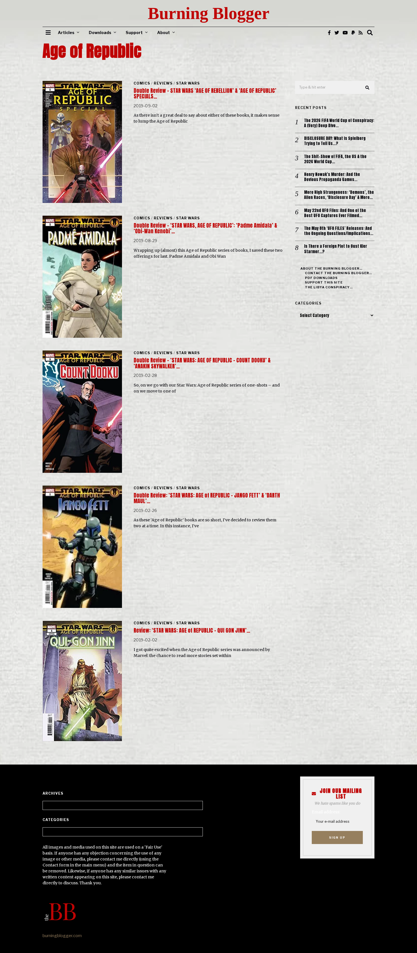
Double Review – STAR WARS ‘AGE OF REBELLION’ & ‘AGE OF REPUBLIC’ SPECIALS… (205, 93)
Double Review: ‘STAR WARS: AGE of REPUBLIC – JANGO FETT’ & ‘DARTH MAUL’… (207, 498)
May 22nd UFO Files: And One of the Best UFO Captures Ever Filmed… (335, 213)
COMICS (142, 83)
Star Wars (188, 83)
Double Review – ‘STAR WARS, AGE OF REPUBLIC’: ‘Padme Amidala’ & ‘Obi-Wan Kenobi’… (205, 228)
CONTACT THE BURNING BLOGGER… (338, 273)
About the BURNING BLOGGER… (331, 268)
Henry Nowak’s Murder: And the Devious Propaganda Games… (332, 177)
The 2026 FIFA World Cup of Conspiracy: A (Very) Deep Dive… (339, 123)
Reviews (163, 83)
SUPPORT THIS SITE (324, 282)
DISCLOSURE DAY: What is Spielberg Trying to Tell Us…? (335, 141)
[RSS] (360, 32)
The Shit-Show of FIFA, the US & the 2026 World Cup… (335, 159)
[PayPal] (353, 32)
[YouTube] (345, 32)
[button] (367, 88)
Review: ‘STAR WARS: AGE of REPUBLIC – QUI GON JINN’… (192, 630)
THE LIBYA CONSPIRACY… (329, 287)
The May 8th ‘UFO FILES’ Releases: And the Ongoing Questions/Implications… (338, 231)
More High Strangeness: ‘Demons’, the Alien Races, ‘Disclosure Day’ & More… (339, 195)
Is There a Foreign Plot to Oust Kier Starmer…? (335, 249)
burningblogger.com (62, 935)
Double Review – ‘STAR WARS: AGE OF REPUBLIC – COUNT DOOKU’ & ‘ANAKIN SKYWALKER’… (202, 363)
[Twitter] (336, 32)
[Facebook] (329, 32)
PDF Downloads (321, 278)
